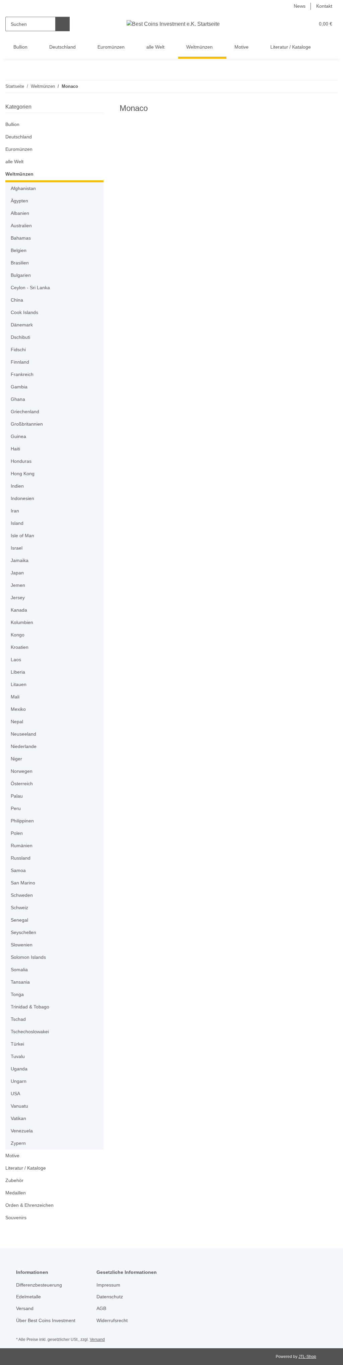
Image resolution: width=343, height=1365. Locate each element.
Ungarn (18, 1081)
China (17, 300)
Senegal (19, 920)
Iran (15, 510)
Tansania (20, 982)
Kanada (19, 610)
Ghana (18, 399)
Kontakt (324, 6)
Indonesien (22, 498)
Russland (20, 858)
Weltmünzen (19, 174)
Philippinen (22, 820)
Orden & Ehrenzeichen (29, 1205)
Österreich (22, 783)
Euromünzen (18, 149)
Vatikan (18, 1118)
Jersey (18, 597)
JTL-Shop (307, 1356)
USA (15, 1093)
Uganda (19, 1068)
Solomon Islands (28, 957)
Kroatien (19, 647)
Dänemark (22, 324)
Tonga (17, 994)
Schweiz (19, 907)
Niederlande (24, 746)
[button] (283, 24)
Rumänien (21, 845)
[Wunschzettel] (297, 24)
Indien (17, 486)
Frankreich (22, 374)
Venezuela (22, 1130)
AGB (101, 1308)
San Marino (23, 882)
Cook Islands (24, 312)
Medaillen (15, 1192)
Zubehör (14, 1180)
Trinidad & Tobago (30, 1006)
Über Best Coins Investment (45, 1320)
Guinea (18, 436)
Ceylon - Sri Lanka (30, 287)
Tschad (18, 1019)
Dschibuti (20, 337)
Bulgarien (21, 275)
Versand (24, 1308)
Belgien (18, 250)
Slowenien (21, 944)
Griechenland (25, 411)
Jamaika (19, 560)
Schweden (22, 895)
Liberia (18, 672)
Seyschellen (23, 932)
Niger (16, 758)
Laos (16, 659)
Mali (15, 696)
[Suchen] (62, 24)
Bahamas (21, 238)
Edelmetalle (28, 1296)
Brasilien (20, 262)
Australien (21, 225)
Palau (17, 796)
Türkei (17, 1044)
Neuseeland (23, 734)
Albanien (20, 213)
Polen (17, 833)
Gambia (19, 386)
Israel (16, 548)
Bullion (12, 124)
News (299, 6)
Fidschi (18, 349)
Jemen (18, 585)
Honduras (21, 461)
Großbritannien (27, 424)
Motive (12, 1155)
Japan (17, 572)
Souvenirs (15, 1217)
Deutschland (18, 136)
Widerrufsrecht (112, 1320)
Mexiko (18, 709)
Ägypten (19, 200)
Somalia (19, 969)
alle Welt (14, 161)
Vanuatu (19, 1106)
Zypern (18, 1143)
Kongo (17, 634)
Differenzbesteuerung (39, 1285)
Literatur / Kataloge (25, 1168)
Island (17, 523)
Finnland (20, 362)
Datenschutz (109, 1296)
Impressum (108, 1285)
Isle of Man (22, 535)
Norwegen (21, 771)
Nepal (17, 721)
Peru (16, 808)
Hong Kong (23, 473)
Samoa (18, 870)
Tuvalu (18, 1056)
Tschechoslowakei (30, 1031)
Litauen (18, 684)
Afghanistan (23, 188)
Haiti (15, 448)
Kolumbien (22, 622)
